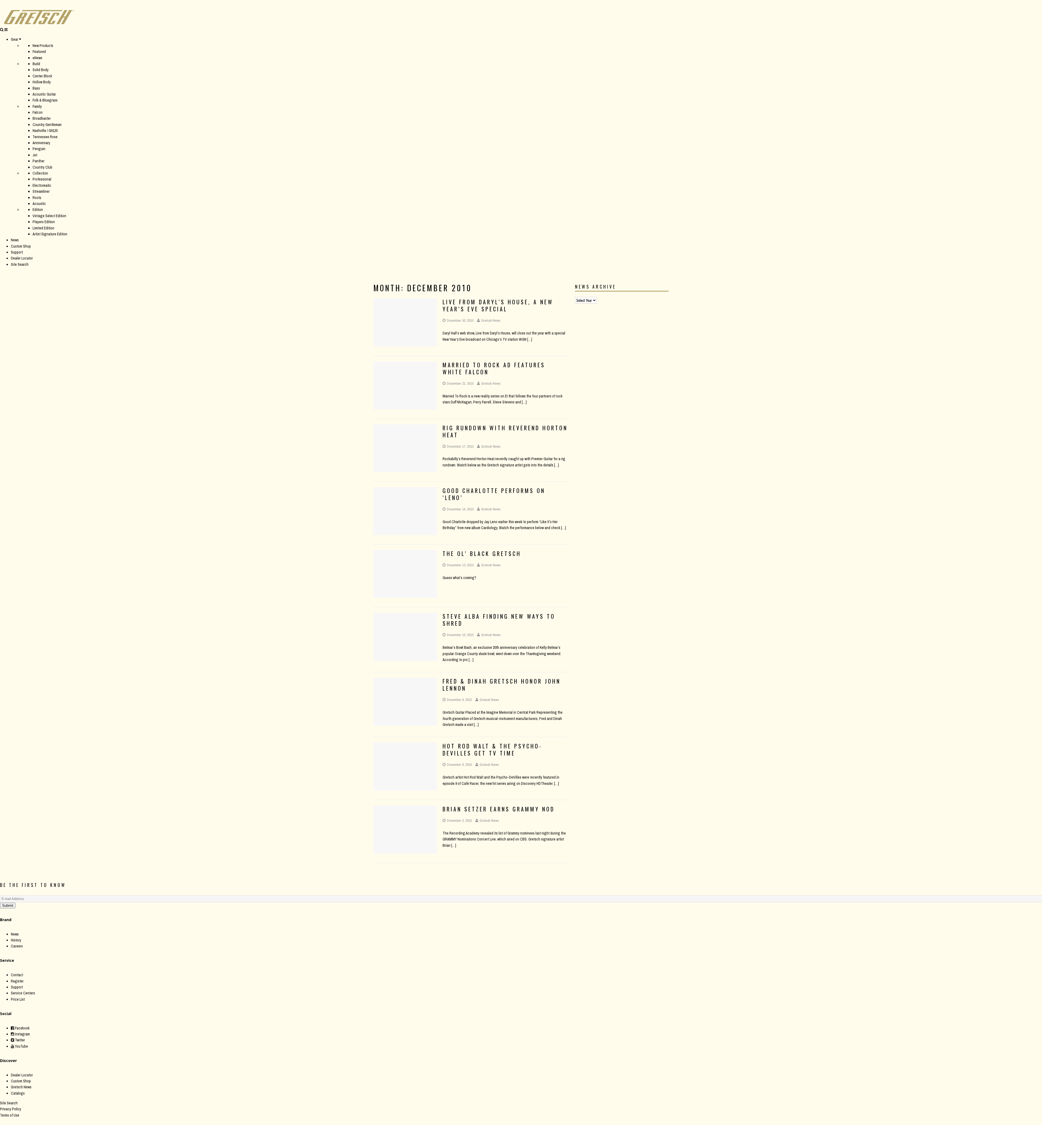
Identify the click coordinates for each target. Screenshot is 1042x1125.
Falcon (38, 112)
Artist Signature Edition (50, 234)
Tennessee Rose (45, 136)
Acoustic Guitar (44, 94)
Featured (39, 51)
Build (36, 63)
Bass (36, 88)
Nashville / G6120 (45, 130)
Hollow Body (42, 82)
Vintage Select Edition (49, 215)
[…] (529, 339)
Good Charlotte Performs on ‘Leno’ (494, 494)
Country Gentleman (47, 124)
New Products (43, 45)
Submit (7, 905)
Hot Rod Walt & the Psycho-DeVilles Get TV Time (492, 749)
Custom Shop (21, 246)
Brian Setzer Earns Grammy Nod (499, 809)
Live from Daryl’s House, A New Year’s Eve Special (498, 305)
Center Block (42, 76)
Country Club (42, 167)
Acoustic (39, 203)
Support (17, 252)
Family (37, 106)
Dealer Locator (22, 258)
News (15, 240)
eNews (37, 57)
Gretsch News (491, 320)
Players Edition (44, 221)
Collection (40, 173)
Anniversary (41, 142)
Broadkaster (42, 118)
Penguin (39, 148)
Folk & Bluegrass (45, 100)
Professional (42, 179)
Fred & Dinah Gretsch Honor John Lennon (502, 684)
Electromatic (42, 185)
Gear (14, 39)
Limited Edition (43, 228)
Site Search (19, 264)
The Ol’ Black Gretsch (482, 553)
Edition (38, 209)
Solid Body (41, 69)
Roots (37, 197)
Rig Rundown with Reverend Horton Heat (505, 431)
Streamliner (41, 191)
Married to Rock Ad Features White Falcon (494, 368)
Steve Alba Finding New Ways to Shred (499, 619)
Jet (35, 155)
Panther (39, 161)
